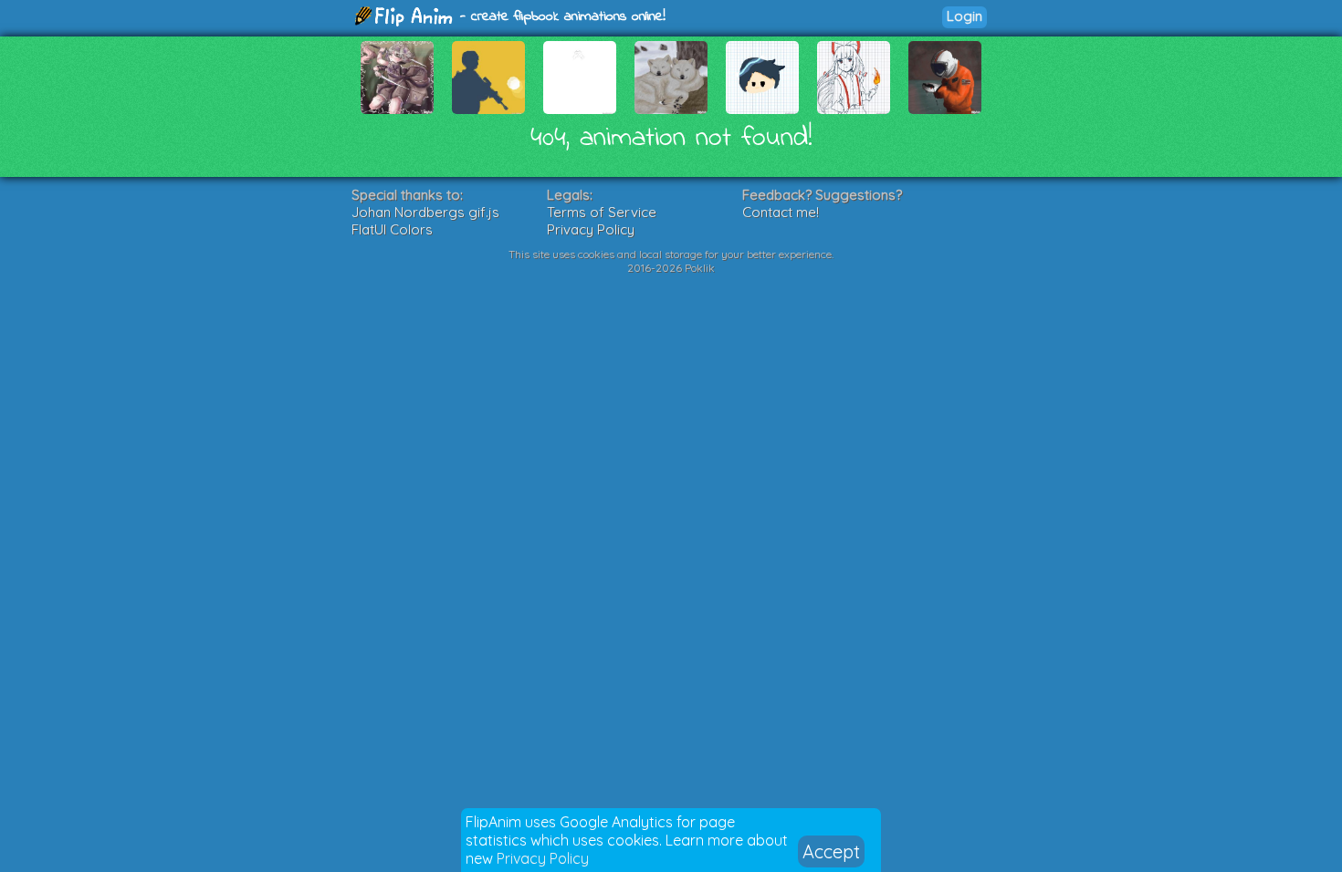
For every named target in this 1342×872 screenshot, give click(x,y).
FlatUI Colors (392, 229)
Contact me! (780, 212)
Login (964, 16)
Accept (831, 851)
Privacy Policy (543, 858)
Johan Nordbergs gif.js (425, 212)
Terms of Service (601, 212)
